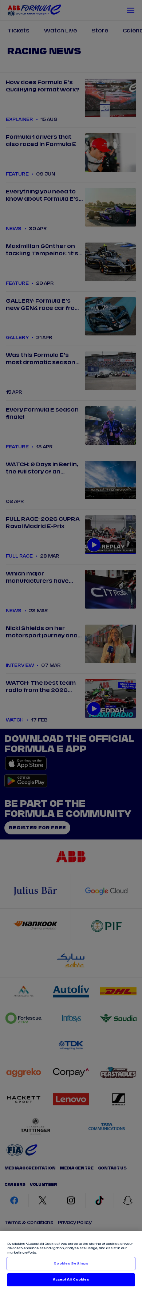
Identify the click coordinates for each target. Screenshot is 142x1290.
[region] (71, 1260)
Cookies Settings (71, 1263)
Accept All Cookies (71, 1279)
